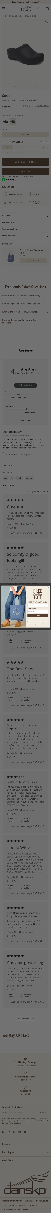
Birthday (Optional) (32, 608)
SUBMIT (37, 615)
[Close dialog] (48, 587)
